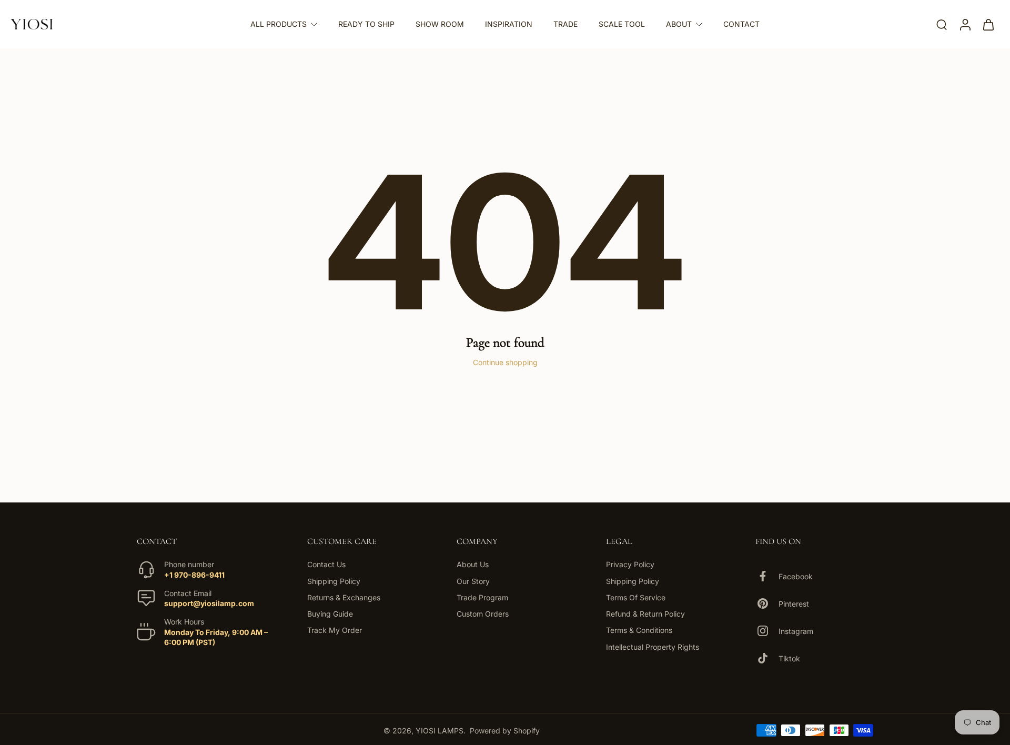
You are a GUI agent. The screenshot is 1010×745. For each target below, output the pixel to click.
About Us (473, 564)
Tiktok (789, 657)
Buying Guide (330, 613)
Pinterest (794, 603)
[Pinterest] (767, 603)
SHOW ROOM (440, 23)
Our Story (473, 580)
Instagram (796, 630)
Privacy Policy (630, 564)
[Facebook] (767, 576)
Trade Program (482, 597)
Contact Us (326, 564)
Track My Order (334, 630)
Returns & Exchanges (343, 597)
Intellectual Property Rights (652, 646)
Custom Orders (483, 613)
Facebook (796, 575)
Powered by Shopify (505, 730)
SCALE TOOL (622, 23)
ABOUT (679, 23)
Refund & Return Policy (645, 613)
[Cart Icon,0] (987, 24)
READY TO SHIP (366, 23)
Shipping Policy (333, 580)
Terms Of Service (635, 597)
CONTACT (741, 23)
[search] (941, 24)
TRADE (565, 23)
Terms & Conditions (639, 630)
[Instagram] (767, 630)
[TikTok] (767, 658)
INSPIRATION (508, 23)
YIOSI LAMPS (439, 730)
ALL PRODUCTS (278, 23)
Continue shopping (505, 362)
